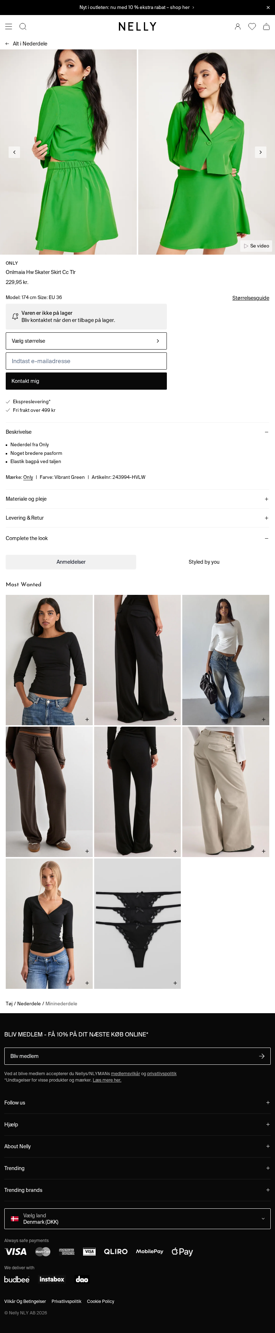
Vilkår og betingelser (25, 1301)
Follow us (14, 1102)
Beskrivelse (19, 432)
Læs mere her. (107, 1080)
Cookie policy (100, 1301)
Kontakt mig (25, 381)
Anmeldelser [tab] (71, 562)
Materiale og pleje (26, 499)
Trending (14, 1168)
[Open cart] (266, 26)
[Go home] (137, 26)
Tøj (9, 1004)
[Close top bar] (268, 7)
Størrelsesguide (250, 297)
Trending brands (23, 1190)
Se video (259, 246)
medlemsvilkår (125, 1073)
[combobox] (86, 341)
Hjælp (11, 1124)
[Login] (237, 26)
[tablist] (137, 562)
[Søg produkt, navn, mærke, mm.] (23, 26)
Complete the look (27, 538)
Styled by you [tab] (204, 562)
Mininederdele (61, 1004)
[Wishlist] (252, 26)
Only (12, 263)
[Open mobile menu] (8, 26)
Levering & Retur (25, 518)
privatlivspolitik (162, 1073)
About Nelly (17, 1146)
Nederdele (30, 43)
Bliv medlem (24, 1056)
